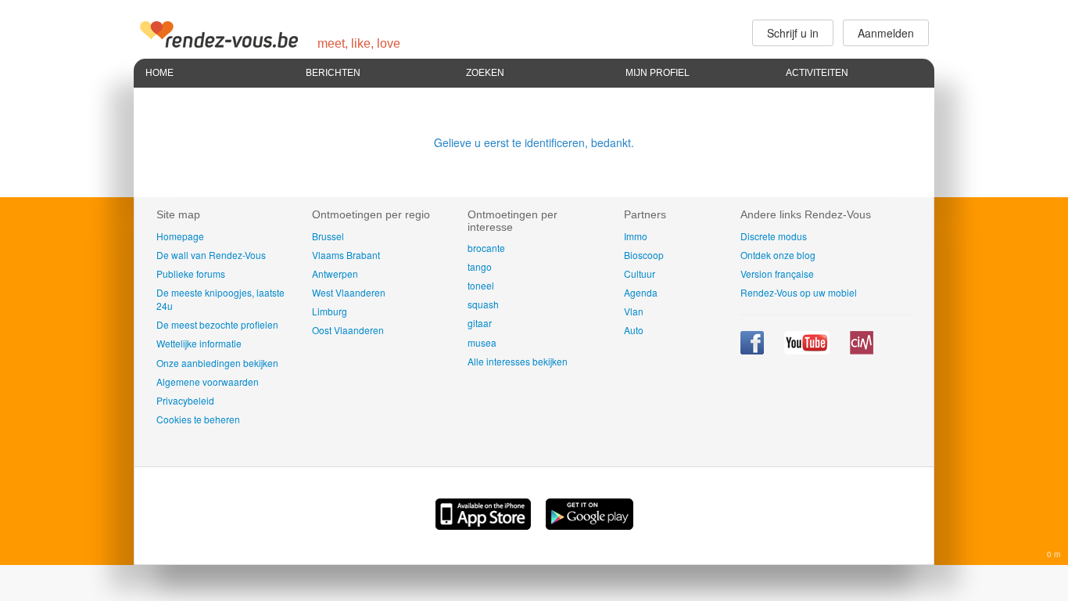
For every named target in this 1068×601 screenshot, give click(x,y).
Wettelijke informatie (199, 343)
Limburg (329, 311)
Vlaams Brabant (346, 254)
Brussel (328, 236)
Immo (635, 236)
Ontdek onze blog (777, 254)
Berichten (333, 72)
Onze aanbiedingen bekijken (217, 362)
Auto (633, 329)
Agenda (641, 292)
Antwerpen (335, 273)
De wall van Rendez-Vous (211, 254)
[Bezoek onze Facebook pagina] (753, 350)
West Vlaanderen (348, 292)
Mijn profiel (657, 72)
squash (483, 304)
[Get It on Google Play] (589, 525)
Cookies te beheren (198, 419)
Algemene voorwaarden (207, 381)
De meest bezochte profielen (217, 324)
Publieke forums (190, 273)
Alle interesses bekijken (518, 361)
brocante (486, 247)
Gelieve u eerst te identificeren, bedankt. (534, 142)
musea (482, 342)
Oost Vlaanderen (348, 329)
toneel (481, 285)
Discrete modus (773, 236)
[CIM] (861, 350)
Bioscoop (644, 254)
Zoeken (485, 72)
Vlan (633, 311)
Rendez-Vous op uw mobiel (798, 292)
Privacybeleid (185, 400)
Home (159, 72)
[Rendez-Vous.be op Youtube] (808, 350)
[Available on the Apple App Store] (484, 525)
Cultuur (639, 273)
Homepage (180, 236)
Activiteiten (817, 72)
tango (480, 266)
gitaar (480, 322)
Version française (777, 273)
